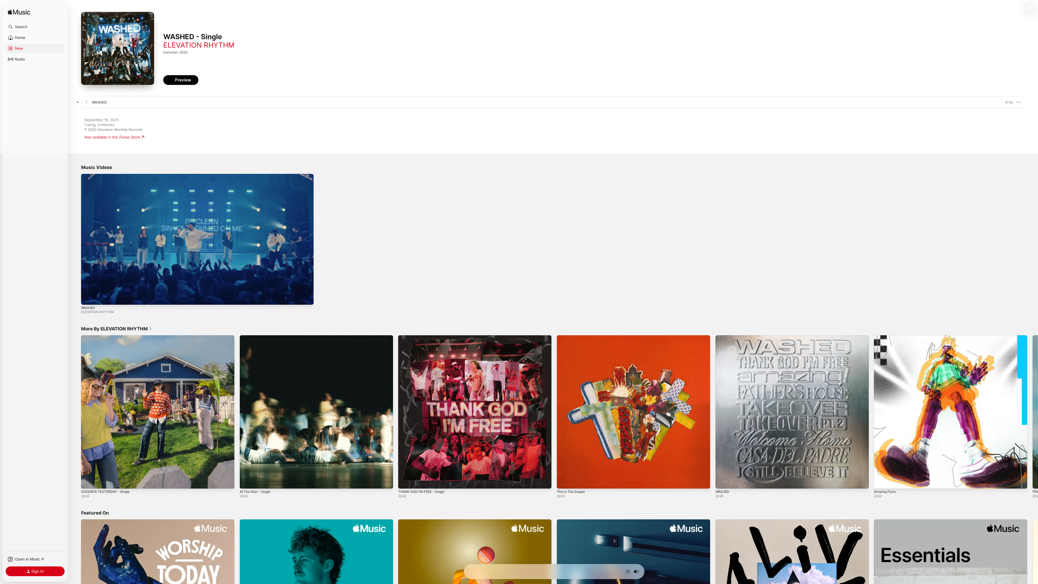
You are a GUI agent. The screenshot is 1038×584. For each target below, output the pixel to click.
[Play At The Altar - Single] (246, 482)
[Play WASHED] (722, 482)
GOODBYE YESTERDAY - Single (107, 337)
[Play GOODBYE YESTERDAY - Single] (88, 482)
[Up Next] (628, 571)
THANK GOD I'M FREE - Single (423, 337)
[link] (116, 329)
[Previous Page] (75, 412)
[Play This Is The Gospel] (564, 482)
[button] (35, 26)
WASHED (88, 308)
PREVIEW (1007, 102)
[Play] (88, 298)
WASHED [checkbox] (99, 102)
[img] (19, 12)
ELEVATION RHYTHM (198, 45)
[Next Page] (1032, 412)
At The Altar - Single (257, 337)
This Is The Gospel (572, 337)
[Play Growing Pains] (881, 482)
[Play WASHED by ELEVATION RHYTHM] (86, 102)
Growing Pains (886, 337)
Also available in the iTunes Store (112, 137)
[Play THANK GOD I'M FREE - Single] (405, 482)
